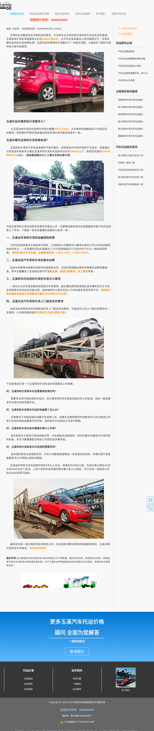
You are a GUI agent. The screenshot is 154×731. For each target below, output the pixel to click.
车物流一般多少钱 (126, 162)
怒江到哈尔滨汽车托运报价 (130, 107)
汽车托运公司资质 (126, 80)
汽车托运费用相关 (126, 51)
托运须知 (28, 683)
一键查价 (77, 683)
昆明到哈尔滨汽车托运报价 (130, 99)
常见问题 (77, 678)
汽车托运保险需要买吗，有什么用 (133, 73)
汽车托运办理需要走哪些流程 (131, 58)
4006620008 (129, 28)
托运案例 (28, 689)
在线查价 (127, 34)
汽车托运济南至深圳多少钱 (130, 169)
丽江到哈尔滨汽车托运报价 (130, 121)
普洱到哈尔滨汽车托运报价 (130, 114)
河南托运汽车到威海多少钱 (130, 184)
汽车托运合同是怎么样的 (129, 65)
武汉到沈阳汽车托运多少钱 (130, 177)
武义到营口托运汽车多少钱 (130, 155)
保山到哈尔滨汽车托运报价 (130, 128)
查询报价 (77, 651)
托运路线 (28, 678)
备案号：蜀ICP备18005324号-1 (77, 715)
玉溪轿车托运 (18, 13)
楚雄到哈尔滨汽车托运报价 (130, 135)
